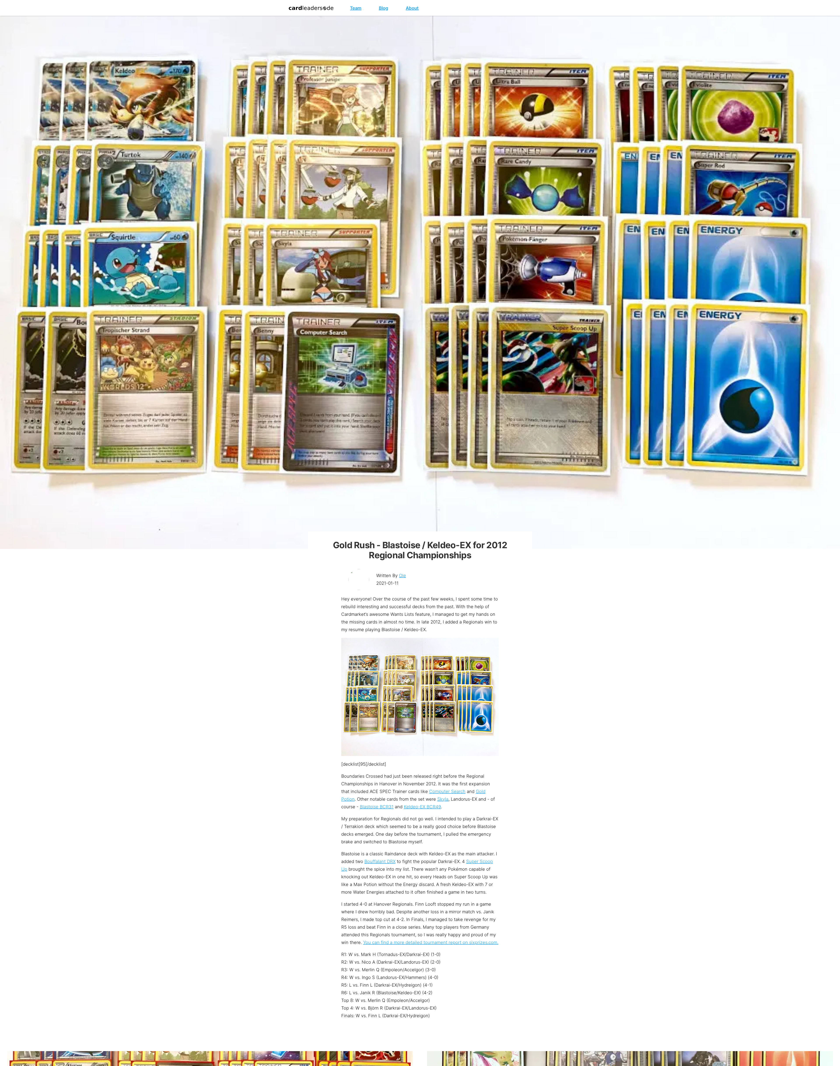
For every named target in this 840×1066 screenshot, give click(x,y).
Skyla (442, 799)
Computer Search (447, 791)
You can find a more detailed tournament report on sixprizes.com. (430, 942)
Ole (402, 575)
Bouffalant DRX (380, 861)
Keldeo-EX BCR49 (422, 806)
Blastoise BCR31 (377, 806)
